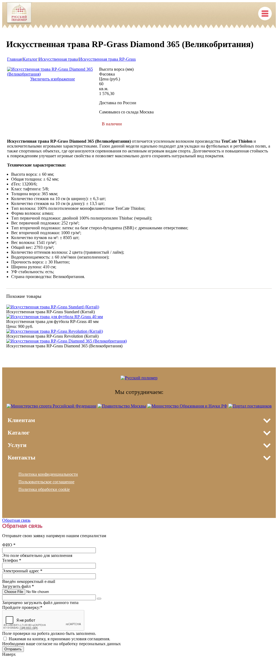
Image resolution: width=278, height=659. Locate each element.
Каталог (30, 59)
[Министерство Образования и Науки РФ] (187, 406)
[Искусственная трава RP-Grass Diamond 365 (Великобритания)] (52, 74)
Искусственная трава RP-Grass (107, 59)
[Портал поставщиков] (250, 406)
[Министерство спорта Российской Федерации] (51, 406)
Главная (14, 59)
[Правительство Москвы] (121, 406)
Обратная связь (16, 520)
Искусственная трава (58, 59)
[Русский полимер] (19, 13)
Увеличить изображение (52, 79)
